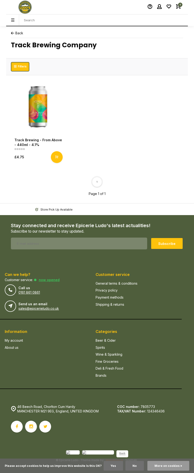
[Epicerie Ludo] (25, 7)
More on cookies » (168, 466)
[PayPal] (73, 454)
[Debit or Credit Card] (98, 454)
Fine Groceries (107, 361)
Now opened (49, 280)
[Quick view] (57, 157)
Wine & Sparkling (109, 354)
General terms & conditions (116, 283)
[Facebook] (17, 427)
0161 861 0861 (29, 292)
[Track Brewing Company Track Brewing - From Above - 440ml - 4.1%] (38, 107)
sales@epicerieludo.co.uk (38, 308)
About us (11, 347)
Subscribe (167, 244)
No (134, 466)
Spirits (100, 347)
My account (14, 340)
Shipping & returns (110, 304)
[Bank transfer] (122, 454)
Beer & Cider (106, 340)
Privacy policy (107, 290)
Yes (113, 466)
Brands (101, 375)
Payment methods (109, 297)
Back (19, 33)
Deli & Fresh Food (109, 368)
